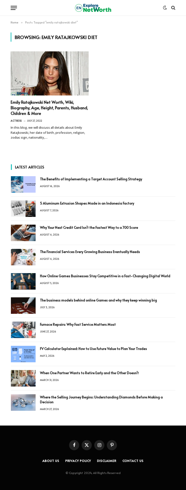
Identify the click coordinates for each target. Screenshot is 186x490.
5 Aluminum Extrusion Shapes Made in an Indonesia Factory (87, 203)
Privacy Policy (78, 460)
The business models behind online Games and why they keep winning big (98, 300)
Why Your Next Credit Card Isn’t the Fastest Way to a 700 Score (89, 227)
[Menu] (14, 7)
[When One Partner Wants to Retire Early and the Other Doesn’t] (23, 378)
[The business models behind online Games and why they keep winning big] (23, 305)
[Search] (172, 7)
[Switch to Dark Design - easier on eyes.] (165, 8)
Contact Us (133, 460)
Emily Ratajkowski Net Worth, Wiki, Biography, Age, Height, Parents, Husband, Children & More (49, 107)
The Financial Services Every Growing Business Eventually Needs (90, 251)
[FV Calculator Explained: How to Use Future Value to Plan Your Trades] (23, 354)
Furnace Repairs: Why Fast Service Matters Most (78, 324)
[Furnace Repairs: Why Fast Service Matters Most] (23, 330)
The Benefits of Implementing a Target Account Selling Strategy (91, 179)
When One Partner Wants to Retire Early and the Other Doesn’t (89, 373)
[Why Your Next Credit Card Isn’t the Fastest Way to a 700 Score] (23, 233)
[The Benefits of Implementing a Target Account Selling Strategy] (23, 184)
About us (50, 460)
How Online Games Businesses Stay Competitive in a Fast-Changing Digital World (105, 276)
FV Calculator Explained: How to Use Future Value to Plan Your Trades (93, 348)
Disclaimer (106, 460)
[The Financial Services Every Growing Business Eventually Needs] (23, 257)
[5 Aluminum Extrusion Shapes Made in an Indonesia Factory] (23, 208)
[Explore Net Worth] (93, 7)
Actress (16, 120)
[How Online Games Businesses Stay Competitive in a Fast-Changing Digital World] (23, 281)
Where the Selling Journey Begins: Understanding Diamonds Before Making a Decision (101, 399)
